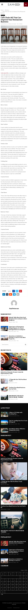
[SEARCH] (25, 344)
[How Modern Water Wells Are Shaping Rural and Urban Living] (4, 430)
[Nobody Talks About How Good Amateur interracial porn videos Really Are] (4, 319)
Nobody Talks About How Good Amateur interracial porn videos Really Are (18, 319)
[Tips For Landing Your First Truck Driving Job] (4, 422)
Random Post (6, 314)
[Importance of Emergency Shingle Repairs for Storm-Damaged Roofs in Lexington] (4, 328)
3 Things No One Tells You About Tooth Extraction (11, 482)
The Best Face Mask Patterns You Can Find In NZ (13, 506)
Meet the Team (16, 607)
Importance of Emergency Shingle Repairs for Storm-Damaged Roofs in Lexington (17, 328)
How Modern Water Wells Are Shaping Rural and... (17, 429)
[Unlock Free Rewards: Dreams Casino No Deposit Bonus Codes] (14, 361)
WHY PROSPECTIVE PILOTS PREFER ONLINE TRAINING (16, 396)
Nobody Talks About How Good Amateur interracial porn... (17, 542)
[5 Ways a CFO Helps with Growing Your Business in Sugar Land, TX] (4, 414)
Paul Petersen (5, 24)
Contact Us (9, 607)
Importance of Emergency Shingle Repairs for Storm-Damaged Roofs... (16, 551)
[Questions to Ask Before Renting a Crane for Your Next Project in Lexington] (4, 337)
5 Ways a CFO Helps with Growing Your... (15, 413)
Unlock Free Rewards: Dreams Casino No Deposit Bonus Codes (12, 372)
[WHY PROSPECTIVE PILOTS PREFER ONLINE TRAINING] (4, 397)
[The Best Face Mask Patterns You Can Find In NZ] (4, 389)
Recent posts (6, 350)
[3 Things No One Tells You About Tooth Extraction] (4, 381)
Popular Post (6, 537)
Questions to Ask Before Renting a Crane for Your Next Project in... (17, 337)
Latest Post (5, 408)
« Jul (2, 594)
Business (3, 15)
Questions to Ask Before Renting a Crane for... (16, 559)
